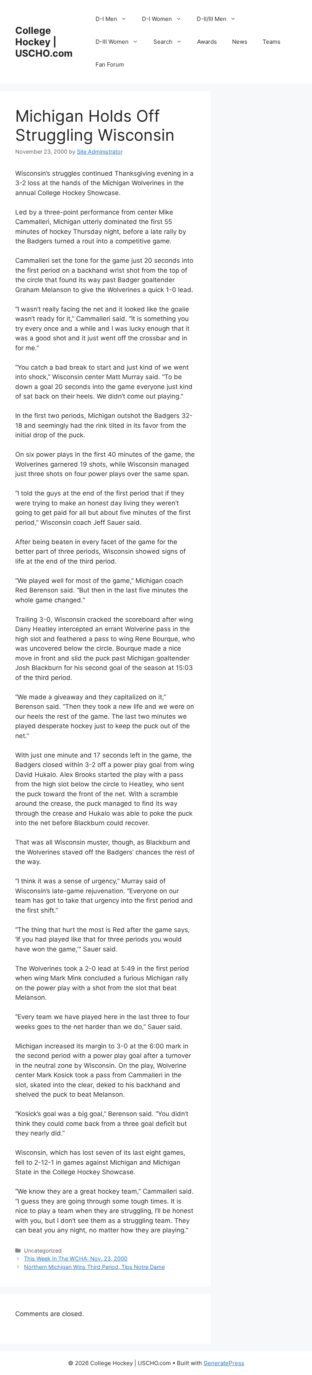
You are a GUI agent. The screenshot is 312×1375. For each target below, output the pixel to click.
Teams (271, 41)
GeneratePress (224, 1363)
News (239, 41)
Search (162, 41)
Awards (207, 41)
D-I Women (157, 18)
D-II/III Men (211, 18)
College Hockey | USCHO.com (44, 42)
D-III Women (112, 41)
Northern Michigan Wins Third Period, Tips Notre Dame (94, 1267)
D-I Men (106, 18)
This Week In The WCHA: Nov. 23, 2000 (75, 1258)
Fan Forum (110, 64)
